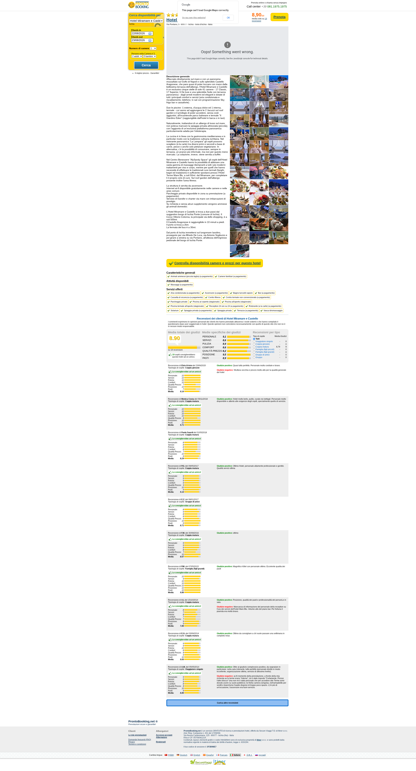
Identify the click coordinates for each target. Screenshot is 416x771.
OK (228, 17)
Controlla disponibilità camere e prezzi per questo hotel (217, 263)
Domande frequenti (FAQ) (139, 739)
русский (262, 755)
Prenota (279, 17)
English (197, 755)
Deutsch (183, 755)
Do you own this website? (194, 18)
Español (210, 755)
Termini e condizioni (137, 744)
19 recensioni (259, 20)
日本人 (249, 755)
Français (224, 755)
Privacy (131, 742)
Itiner (259, 740)
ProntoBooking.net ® (143, 721)
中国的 (171, 755)
